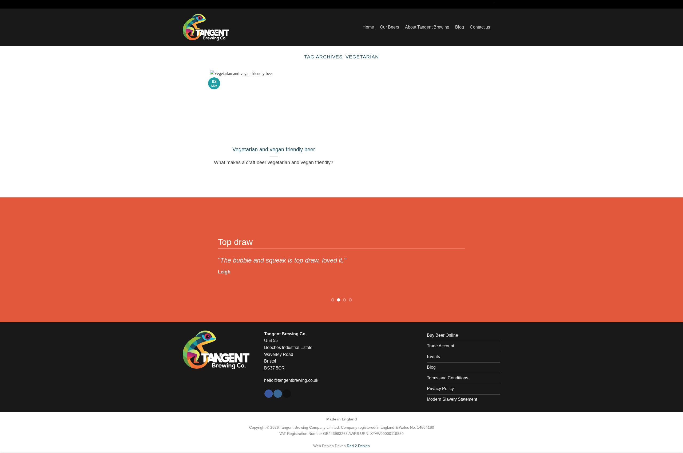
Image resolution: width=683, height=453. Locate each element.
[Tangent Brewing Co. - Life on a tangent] (216, 27)
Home (368, 27)
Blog (459, 27)
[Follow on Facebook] (470, 4)
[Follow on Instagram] (475, 4)
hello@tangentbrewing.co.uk (291, 380)
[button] (498, 27)
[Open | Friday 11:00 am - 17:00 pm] (498, 4)
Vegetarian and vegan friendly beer (273, 149)
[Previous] (196, 256)
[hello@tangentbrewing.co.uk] (488, 4)
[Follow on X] (480, 4)
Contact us (480, 27)
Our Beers (389, 27)
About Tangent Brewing (427, 27)
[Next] (487, 256)
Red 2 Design (358, 446)
